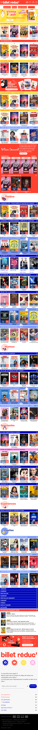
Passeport (8, 614)
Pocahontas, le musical (11, 621)
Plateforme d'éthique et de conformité (12, 723)
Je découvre (23, 153)
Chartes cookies (21, 721)
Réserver (6, 171)
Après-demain (22, 7)
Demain (14, 7)
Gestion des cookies (8, 725)
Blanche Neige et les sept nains (13, 629)
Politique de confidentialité (20, 720)
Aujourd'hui (7, 7)
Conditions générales (6, 720)
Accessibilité (27, 723)
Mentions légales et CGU (9, 721)
